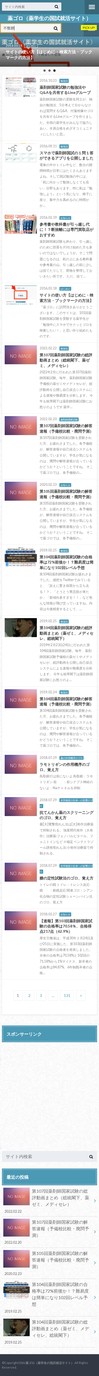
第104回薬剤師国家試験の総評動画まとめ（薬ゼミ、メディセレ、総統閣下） (46, 1331)
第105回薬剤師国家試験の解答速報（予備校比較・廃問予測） (46, 1263)
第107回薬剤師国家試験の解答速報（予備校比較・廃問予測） (46, 1232)
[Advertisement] (49, 1095)
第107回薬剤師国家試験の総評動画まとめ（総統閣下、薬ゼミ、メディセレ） (46, 1201)
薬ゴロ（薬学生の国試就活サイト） (49, 18)
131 (67, 995)
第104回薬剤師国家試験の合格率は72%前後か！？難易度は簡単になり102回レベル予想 (46, 1297)
